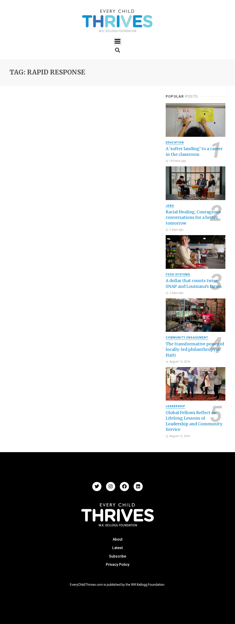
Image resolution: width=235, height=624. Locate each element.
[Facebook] (124, 486)
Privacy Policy (117, 564)
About (118, 539)
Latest (117, 548)
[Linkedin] (138, 486)
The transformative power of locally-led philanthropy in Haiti (195, 349)
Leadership (175, 406)
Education (175, 142)
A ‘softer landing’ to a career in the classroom (194, 151)
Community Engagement (187, 337)
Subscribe (117, 556)
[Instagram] (110, 486)
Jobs (170, 205)
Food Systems (178, 274)
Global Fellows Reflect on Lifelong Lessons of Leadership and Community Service (194, 421)
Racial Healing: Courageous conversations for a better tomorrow (193, 217)
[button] (117, 41)
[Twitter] (96, 486)
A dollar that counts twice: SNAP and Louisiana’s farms (194, 283)
